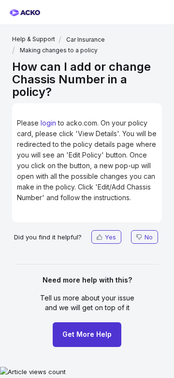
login (48, 123)
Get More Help (87, 334)
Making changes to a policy (59, 50)
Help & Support (33, 39)
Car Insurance (85, 39)
